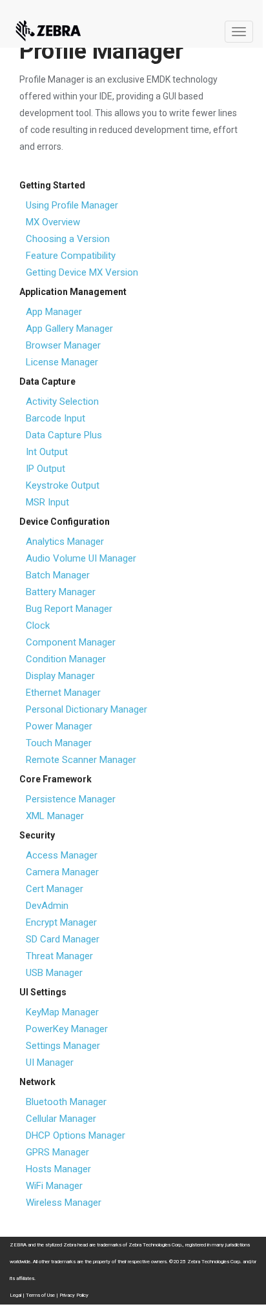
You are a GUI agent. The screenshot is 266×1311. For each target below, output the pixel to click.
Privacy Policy (73, 1295)
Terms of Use (40, 1295)
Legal (15, 1295)
